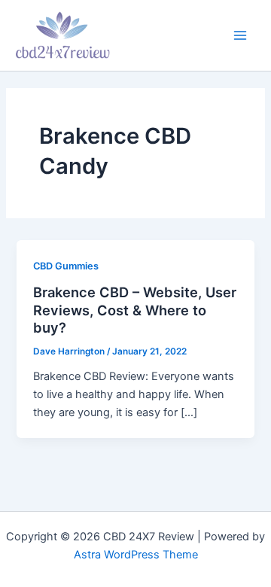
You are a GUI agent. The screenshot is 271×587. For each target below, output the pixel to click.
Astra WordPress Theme (136, 554)
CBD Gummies (66, 266)
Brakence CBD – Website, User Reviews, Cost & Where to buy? (134, 310)
